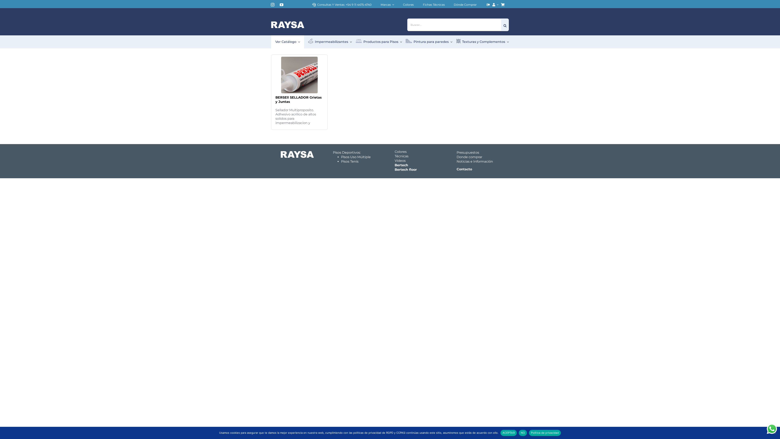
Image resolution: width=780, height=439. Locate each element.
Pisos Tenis (350, 161)
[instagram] (272, 5)
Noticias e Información (475, 161)
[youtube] (281, 5)
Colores (401, 152)
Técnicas (401, 156)
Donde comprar (469, 157)
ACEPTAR (509, 432)
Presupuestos (468, 152)
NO (523, 432)
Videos (400, 161)
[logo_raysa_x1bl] (287, 23)
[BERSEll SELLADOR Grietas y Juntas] (299, 57)
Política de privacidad (545, 432)
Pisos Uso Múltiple (356, 157)
